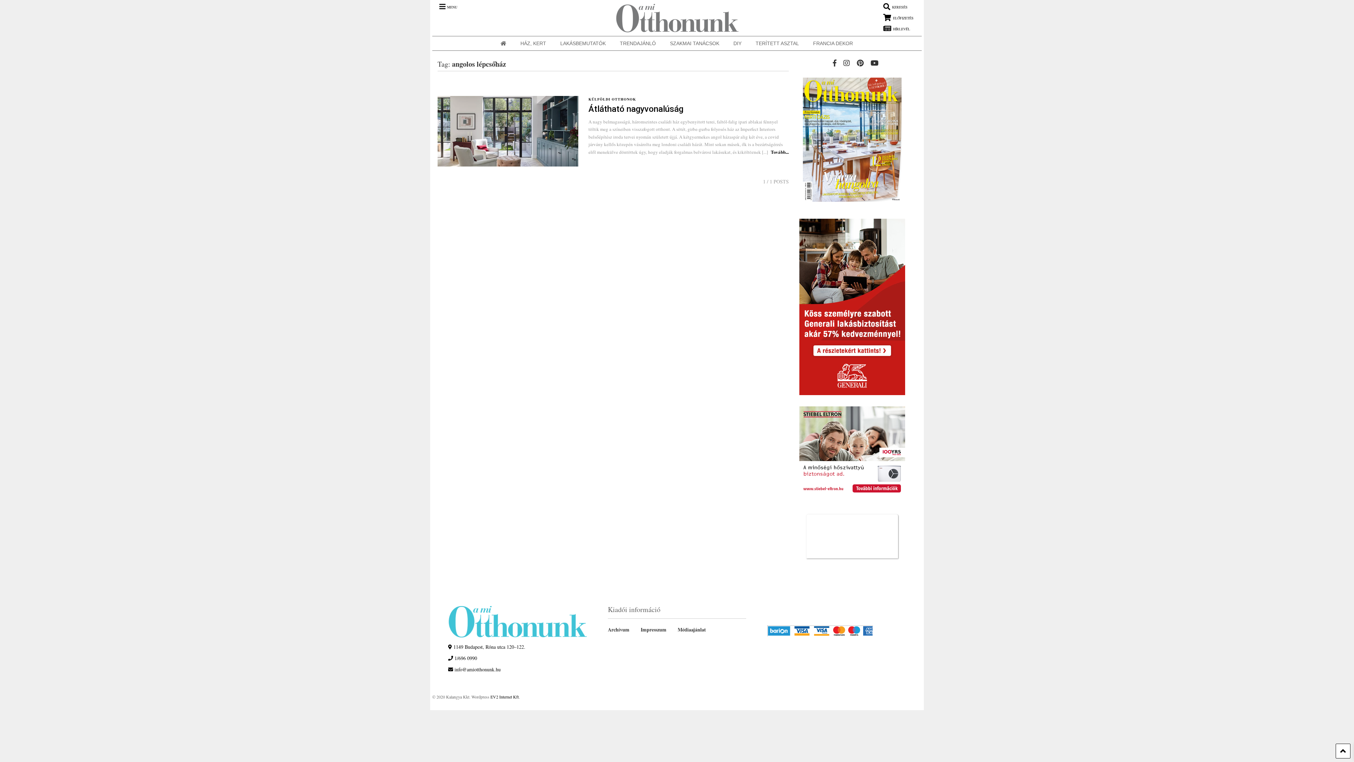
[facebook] (834, 63)
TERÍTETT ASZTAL (777, 43)
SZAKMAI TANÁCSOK (694, 43)
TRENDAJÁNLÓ (638, 43)
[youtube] (875, 63)
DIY (737, 43)
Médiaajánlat (692, 629)
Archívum (618, 629)
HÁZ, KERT (533, 43)
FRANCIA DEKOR (833, 43)
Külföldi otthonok (612, 99)
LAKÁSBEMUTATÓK (583, 43)
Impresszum (653, 629)
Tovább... (780, 152)
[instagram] (846, 63)
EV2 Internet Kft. (505, 697)
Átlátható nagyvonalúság (635, 109)
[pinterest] (860, 63)
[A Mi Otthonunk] (674, 18)
